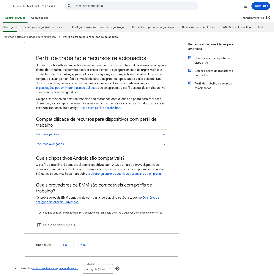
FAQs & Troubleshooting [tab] (236, 27)
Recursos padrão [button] (47, 134)
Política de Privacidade (44, 268)
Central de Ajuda (15, 17)
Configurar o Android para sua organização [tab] (98, 27)
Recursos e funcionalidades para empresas (211, 47)
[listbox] (98, 269)
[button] (6, 5)
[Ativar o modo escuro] (117, 268)
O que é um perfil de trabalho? (99, 108)
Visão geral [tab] (10, 27)
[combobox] (136, 6)
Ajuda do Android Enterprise (33, 6)
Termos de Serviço (68, 268)
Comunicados (39, 17)
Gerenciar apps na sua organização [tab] (153, 27)
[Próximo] (266, 27)
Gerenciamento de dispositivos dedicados (214, 73)
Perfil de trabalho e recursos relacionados (213, 86)
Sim (65, 245)
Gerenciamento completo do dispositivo (212, 60)
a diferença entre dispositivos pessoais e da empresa (124, 174)
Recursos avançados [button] (50, 144)
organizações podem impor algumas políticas (66, 88)
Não (83, 245)
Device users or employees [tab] (198, 27)
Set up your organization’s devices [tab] (44, 27)
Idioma (90, 264)
